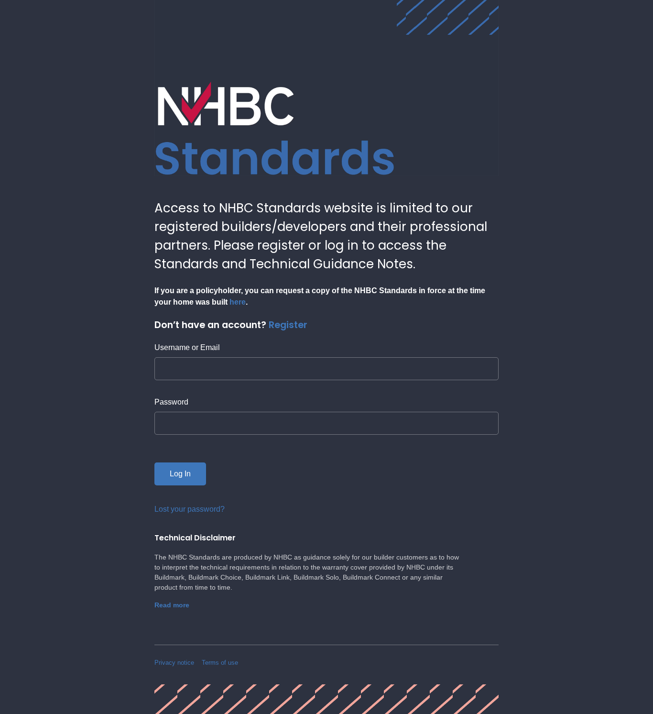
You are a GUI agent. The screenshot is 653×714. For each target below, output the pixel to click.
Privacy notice (174, 662)
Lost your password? (189, 509)
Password (171, 402)
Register (288, 324)
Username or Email (187, 347)
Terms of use (220, 662)
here (237, 302)
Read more (171, 605)
